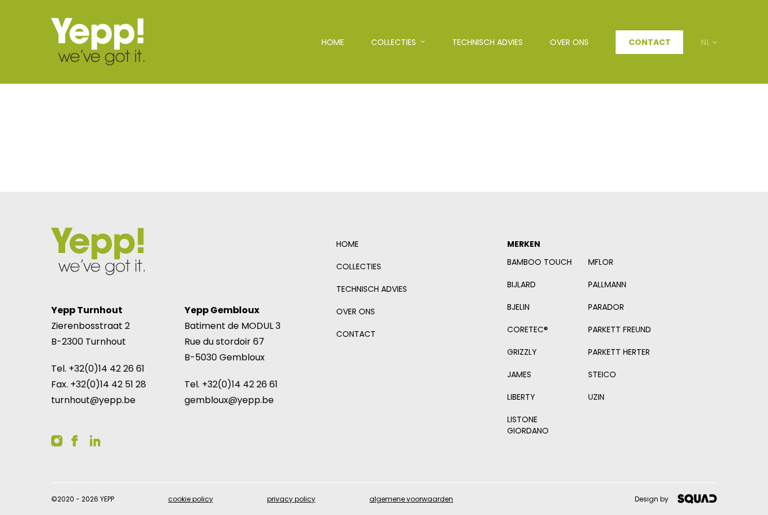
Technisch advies (371, 289)
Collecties (358, 266)
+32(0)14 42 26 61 (106, 368)
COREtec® (527, 329)
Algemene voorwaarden (411, 499)
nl (705, 42)
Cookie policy (190, 499)
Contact (650, 42)
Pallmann (607, 284)
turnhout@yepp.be (93, 400)
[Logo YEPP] (97, 42)
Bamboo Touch (539, 262)
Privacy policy (291, 499)
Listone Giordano (528, 425)
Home (347, 244)
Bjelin (518, 307)
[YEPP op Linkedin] (95, 441)
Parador (606, 307)
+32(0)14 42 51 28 (108, 384)
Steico (602, 374)
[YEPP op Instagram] (57, 441)
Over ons (355, 311)
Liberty (521, 397)
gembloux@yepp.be (229, 400)
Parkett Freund (619, 329)
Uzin (596, 397)
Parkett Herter (619, 352)
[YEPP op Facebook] (75, 441)
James (519, 374)
